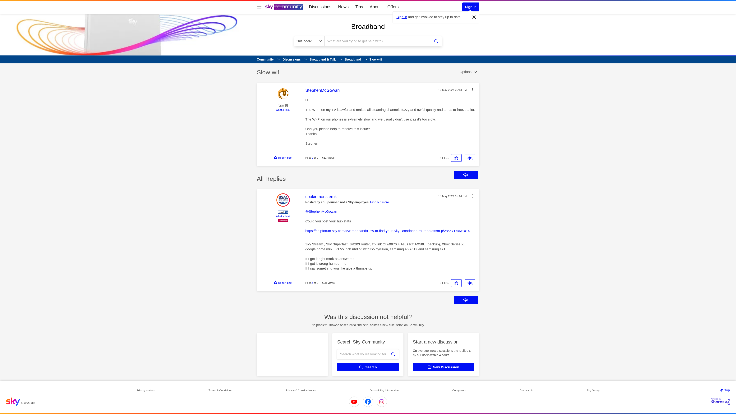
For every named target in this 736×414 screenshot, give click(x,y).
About (375, 6)
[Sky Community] (284, 7)
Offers (393, 6)
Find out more (379, 202)
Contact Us (526, 390)
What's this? (283, 109)
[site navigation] (259, 7)
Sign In (470, 7)
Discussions (320, 6)
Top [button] (727, 390)
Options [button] (466, 72)
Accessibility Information (384, 390)
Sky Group (593, 390)
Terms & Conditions (220, 390)
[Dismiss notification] (474, 17)
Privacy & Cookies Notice (301, 390)
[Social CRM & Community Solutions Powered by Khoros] (720, 401)
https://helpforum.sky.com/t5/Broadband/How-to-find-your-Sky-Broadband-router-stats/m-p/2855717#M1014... (389, 231)
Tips (359, 6)
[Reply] (470, 158)
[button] (472, 89)
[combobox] (377, 41)
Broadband (368, 26)
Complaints (459, 390)
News (343, 6)
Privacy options (145, 390)
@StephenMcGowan (321, 211)
